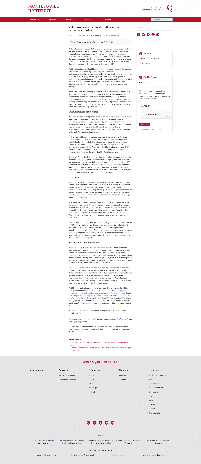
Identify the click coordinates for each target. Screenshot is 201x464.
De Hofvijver (93, 388)
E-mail (141, 82)
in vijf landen (101, 69)
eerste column (81, 329)
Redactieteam (154, 383)
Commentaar (35, 370)
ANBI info (152, 404)
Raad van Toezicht (156, 388)
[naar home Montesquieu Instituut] (43, 8)
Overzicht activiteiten (67, 375)
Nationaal (122, 375)
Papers (91, 379)
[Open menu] (62, 19)
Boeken (91, 375)
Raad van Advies (155, 392)
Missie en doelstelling (157, 375)
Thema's (123, 370)
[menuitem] (35, 19)
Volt (106, 42)
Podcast (91, 392)
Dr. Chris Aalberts (112, 35)
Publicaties (94, 370)
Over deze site (154, 413)
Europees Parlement (105, 71)
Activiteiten (65, 370)
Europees (122, 379)
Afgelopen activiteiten (67, 379)
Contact (152, 409)
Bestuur (152, 379)
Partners (152, 396)
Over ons (153, 370)
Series (90, 383)
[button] (88, 423)
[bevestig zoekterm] (152, 19)
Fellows (151, 400)
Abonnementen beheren (151, 130)
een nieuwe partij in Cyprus (90, 295)
